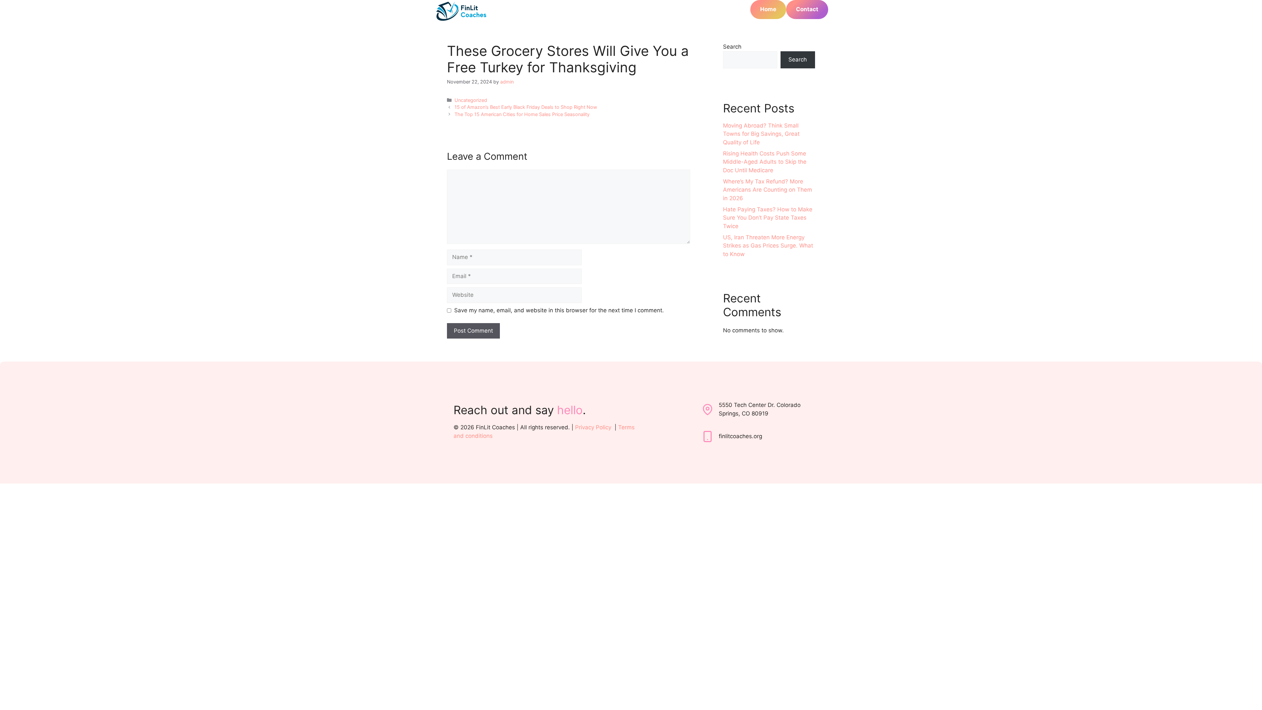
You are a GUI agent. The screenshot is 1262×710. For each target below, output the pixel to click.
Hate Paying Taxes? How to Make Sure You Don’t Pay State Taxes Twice (767, 217)
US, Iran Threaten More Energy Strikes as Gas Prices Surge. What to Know (768, 245)
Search (732, 46)
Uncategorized (471, 100)
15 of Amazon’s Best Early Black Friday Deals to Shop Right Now (526, 107)
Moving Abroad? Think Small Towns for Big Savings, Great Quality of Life (761, 134)
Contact (807, 9)
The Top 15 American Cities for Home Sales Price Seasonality (522, 114)
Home (768, 9)
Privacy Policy (593, 427)
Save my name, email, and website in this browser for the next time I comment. (559, 310)
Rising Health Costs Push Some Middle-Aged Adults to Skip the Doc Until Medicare (764, 162)
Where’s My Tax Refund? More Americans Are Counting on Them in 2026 (767, 189)
